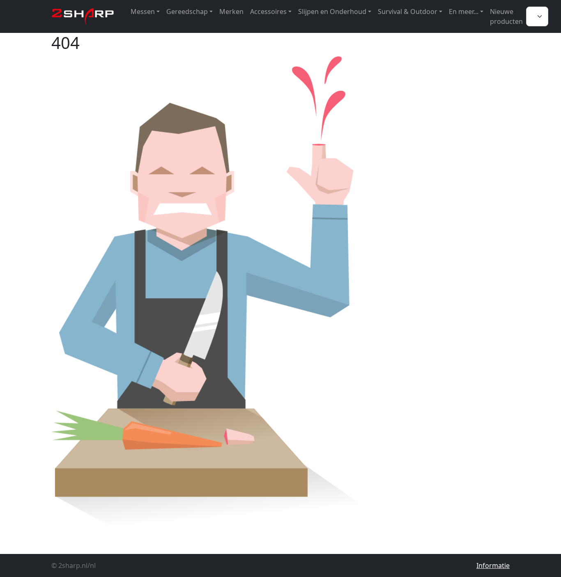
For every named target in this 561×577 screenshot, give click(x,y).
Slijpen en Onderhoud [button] (332, 11)
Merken (231, 11)
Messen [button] (143, 11)
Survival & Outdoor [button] (407, 11)
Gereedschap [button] (187, 11)
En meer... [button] (463, 11)
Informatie (493, 565)
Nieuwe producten (506, 16)
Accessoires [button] (268, 11)
